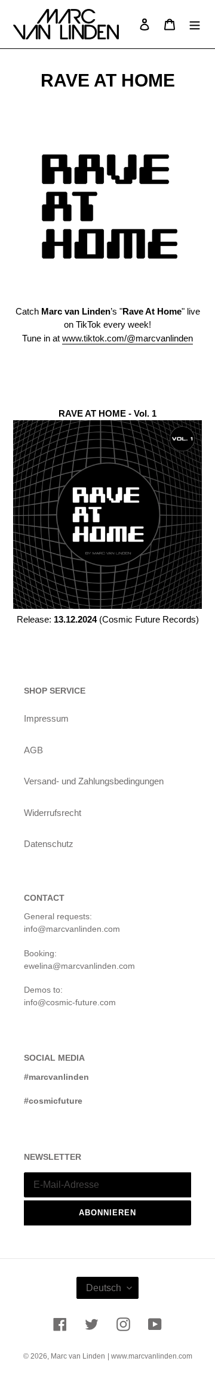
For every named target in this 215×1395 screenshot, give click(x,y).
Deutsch (103, 1288)
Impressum (46, 718)
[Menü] (194, 24)
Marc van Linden (78, 1356)
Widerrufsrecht (52, 813)
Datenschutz (48, 844)
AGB (33, 750)
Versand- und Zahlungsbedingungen (94, 781)
